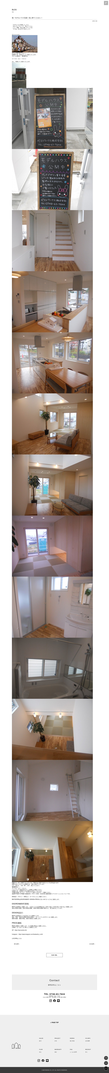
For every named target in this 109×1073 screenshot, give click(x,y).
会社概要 (87, 1039)
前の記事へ (17, 944)
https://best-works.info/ (21, 930)
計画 (57, 1039)
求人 (88, 1051)
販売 (41, 1039)
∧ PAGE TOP (54, 1022)
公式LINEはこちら (17, 938)
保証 (58, 1051)
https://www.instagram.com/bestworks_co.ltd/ (31, 934)
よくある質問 (73, 1051)
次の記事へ (92, 944)
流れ (41, 1051)
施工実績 (72, 1039)
